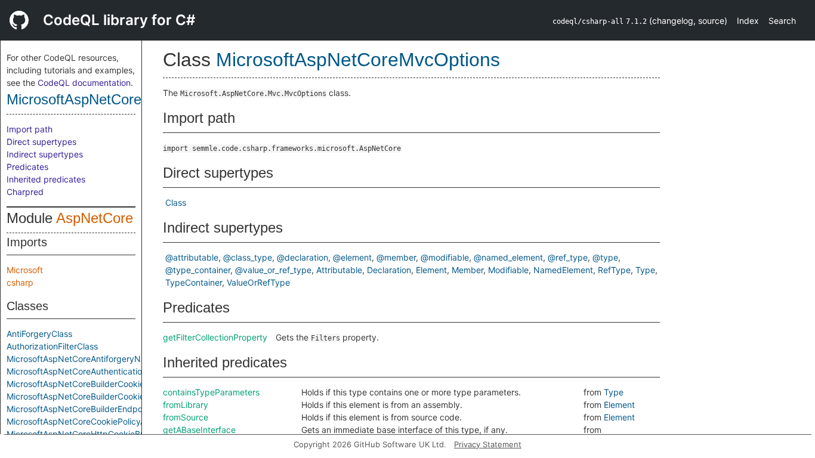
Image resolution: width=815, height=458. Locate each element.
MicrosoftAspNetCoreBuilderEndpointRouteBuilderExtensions (125, 409)
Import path (30, 129)
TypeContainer (193, 282)
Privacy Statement (487, 444)
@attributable (191, 257)
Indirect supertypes (45, 154)
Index (748, 21)
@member (396, 257)
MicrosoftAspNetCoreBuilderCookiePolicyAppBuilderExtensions (129, 384)
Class (175, 202)
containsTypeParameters (211, 392)
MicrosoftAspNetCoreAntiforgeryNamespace (94, 359)
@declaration (302, 257)
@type (605, 257)
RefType (614, 270)
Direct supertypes (41, 142)
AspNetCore (94, 218)
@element (352, 257)
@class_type (247, 257)
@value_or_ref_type (273, 270)
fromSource (185, 417)
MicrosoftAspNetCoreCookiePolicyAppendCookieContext (118, 421)
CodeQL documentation (84, 83)
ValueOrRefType (258, 282)
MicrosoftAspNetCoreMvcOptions (112, 99)
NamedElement (563, 270)
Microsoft (25, 270)
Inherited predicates (46, 179)
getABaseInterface (199, 430)
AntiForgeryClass (39, 334)
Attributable (339, 270)
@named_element (508, 257)
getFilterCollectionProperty (215, 337)
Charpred (25, 192)
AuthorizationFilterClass (52, 346)
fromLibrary (185, 405)
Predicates (27, 167)
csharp (20, 282)
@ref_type (568, 257)
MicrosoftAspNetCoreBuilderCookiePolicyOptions (102, 396)
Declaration (389, 270)
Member (467, 270)
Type (645, 270)
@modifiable (445, 257)
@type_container (197, 270)
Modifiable (508, 270)
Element (431, 270)
